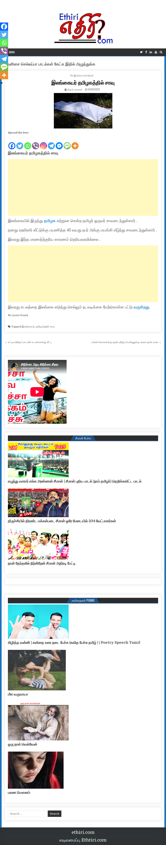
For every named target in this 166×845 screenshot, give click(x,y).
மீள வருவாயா (18, 694)
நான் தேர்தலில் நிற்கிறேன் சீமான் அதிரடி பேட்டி (42, 563)
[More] (75, 142)
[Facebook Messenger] (59, 142)
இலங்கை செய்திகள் (84, 75)
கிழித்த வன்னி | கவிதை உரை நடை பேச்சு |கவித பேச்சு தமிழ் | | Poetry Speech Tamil (74, 643)
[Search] (161, 52)
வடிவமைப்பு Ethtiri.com (83, 840)
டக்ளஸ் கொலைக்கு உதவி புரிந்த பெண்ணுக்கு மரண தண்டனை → (126, 342)
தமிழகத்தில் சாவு (45, 326)
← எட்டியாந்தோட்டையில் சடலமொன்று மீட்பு (28, 342)
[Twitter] (141, 52)
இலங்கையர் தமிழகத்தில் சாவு (83, 82)
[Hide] (1, 83)
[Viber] (35, 142)
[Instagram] (43, 142)
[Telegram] (51, 142)
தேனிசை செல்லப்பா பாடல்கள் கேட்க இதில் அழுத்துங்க (50, 64)
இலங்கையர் (28, 326)
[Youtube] (156, 52)
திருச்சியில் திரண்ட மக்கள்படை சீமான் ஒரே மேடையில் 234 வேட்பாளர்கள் (62, 521)
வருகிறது (141, 307)
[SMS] (67, 142)
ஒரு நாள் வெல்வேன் (22, 744)
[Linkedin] (151, 52)
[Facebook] (146, 52)
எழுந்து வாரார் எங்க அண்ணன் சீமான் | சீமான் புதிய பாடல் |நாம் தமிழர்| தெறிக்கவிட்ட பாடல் (75, 481)
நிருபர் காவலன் (74, 89)
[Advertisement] (83, 187)
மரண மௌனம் (19, 792)
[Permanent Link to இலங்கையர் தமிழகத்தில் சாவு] (83, 110)
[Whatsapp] (27, 142)
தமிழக (50, 220)
